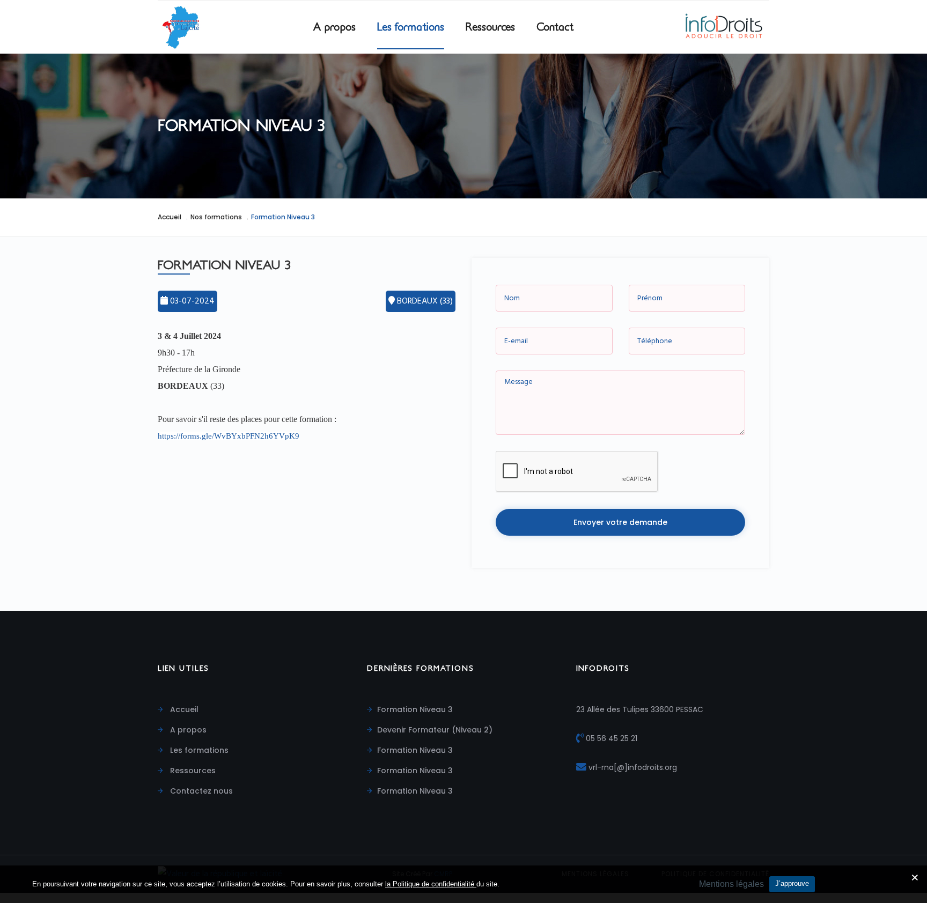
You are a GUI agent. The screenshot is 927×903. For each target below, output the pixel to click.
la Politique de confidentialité (430, 884)
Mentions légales (731, 884)
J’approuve (792, 883)
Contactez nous (200, 791)
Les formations (410, 27)
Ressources (490, 27)
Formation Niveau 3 (415, 709)
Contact (554, 27)
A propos (334, 27)
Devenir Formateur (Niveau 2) (434, 729)
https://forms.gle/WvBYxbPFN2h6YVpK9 (228, 436)
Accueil (169, 216)
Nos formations (216, 216)
